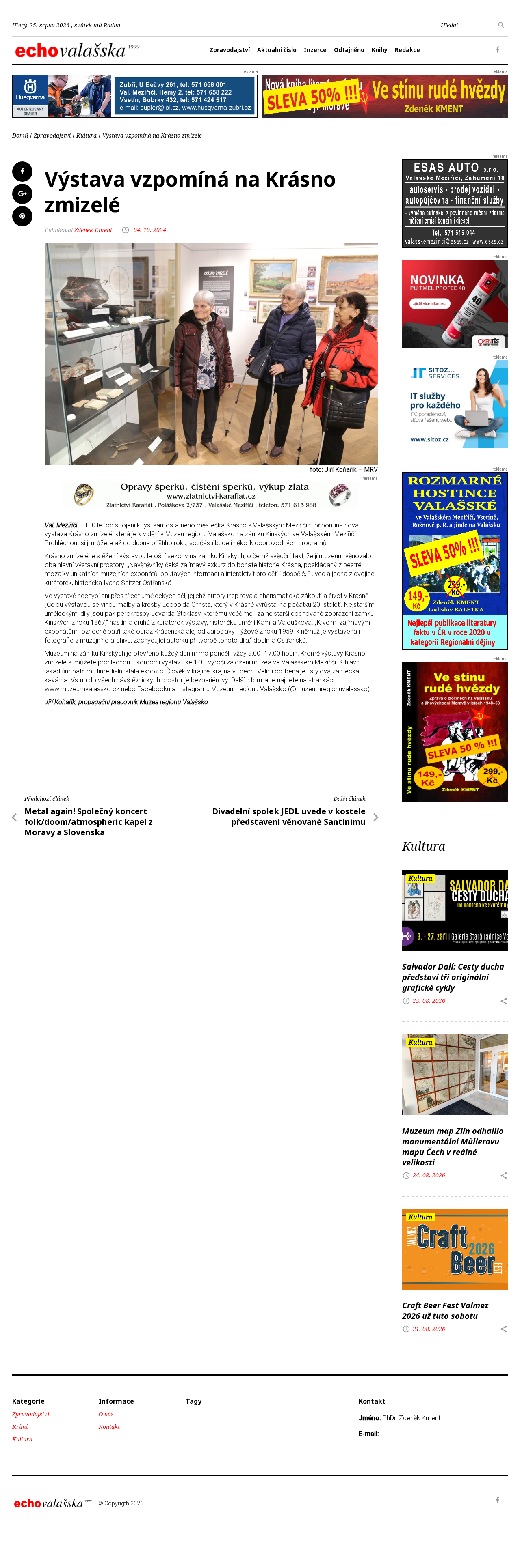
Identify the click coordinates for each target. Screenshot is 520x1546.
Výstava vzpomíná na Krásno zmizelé (152, 135)
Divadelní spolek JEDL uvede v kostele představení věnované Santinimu (289, 816)
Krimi (20, 1426)
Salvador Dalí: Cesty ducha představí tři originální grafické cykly (453, 977)
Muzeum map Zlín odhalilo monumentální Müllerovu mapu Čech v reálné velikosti (453, 1146)
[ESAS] (455, 203)
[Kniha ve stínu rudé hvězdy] (385, 95)
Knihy (380, 50)
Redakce (407, 50)
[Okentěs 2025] (455, 303)
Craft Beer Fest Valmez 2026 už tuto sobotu (445, 1310)
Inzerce (315, 50)
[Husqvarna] (135, 96)
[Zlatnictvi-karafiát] (211, 495)
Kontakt (109, 1426)
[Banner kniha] (455, 561)
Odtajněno (349, 50)
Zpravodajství (230, 50)
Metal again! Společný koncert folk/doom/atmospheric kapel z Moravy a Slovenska (88, 822)
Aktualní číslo (277, 50)
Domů (20, 135)
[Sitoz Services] (455, 403)
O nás (106, 1414)
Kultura (86, 135)
